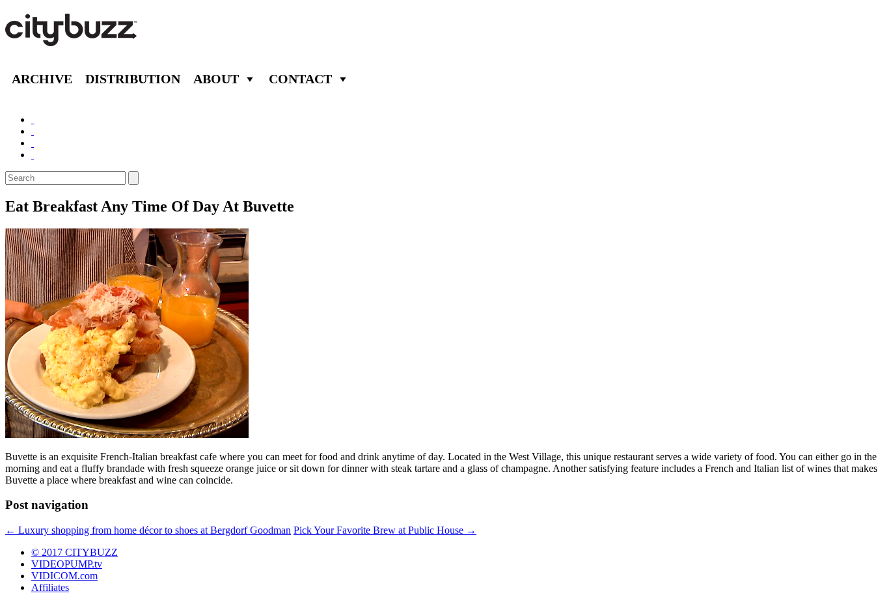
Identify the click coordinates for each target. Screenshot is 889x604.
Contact (300, 79)
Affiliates (50, 587)
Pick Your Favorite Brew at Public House (385, 530)
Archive (42, 79)
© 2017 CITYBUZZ (74, 552)
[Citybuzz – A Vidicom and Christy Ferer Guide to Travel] (72, 39)
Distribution (132, 79)
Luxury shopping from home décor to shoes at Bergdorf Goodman (148, 530)
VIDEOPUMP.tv (66, 564)
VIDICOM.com (64, 575)
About (216, 79)
